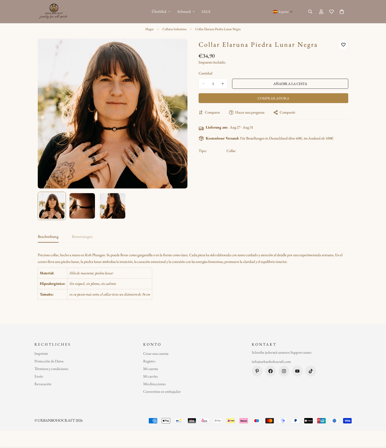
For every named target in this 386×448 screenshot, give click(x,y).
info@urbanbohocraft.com (271, 361)
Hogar (149, 29)
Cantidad (205, 73)
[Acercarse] (178, 48)
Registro (149, 361)
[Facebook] (270, 371)
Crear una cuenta (155, 353)
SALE (206, 11)
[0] (342, 11)
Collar (231, 150)
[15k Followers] (284, 371)
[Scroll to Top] (377, 423)
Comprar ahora (273, 98)
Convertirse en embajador (162, 391)
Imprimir (41, 353)
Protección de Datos (48, 361)
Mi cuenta (150, 368)
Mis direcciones (154, 383)
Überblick (159, 11)
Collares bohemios (174, 29)
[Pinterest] (257, 371)
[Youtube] (297, 371)
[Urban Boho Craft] (54, 11)
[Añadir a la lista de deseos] (343, 45)
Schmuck (184, 11)
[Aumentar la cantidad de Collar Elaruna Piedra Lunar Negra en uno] (222, 84)
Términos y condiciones (51, 368)
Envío (38, 376)
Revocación (42, 383)
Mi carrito (150, 376)
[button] (283, 11)
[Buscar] (310, 12)
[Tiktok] (310, 371)
